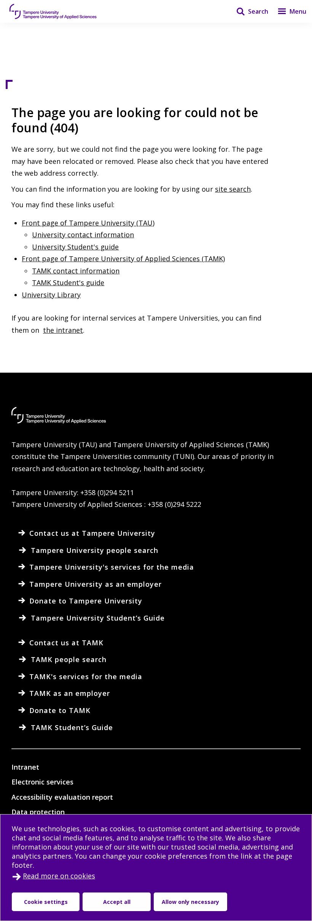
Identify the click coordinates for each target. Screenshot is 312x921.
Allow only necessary (190, 901)
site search (233, 189)
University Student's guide (75, 246)
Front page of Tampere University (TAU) (88, 222)
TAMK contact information (75, 270)
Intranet (25, 767)
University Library (51, 294)
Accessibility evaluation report (62, 797)
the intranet (63, 330)
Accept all (117, 901)
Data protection (38, 811)
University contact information (83, 234)
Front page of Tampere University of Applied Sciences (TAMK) (123, 258)
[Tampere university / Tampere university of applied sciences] (53, 11)
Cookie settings (46, 901)
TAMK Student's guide (68, 282)
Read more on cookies (59, 875)
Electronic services (42, 781)
